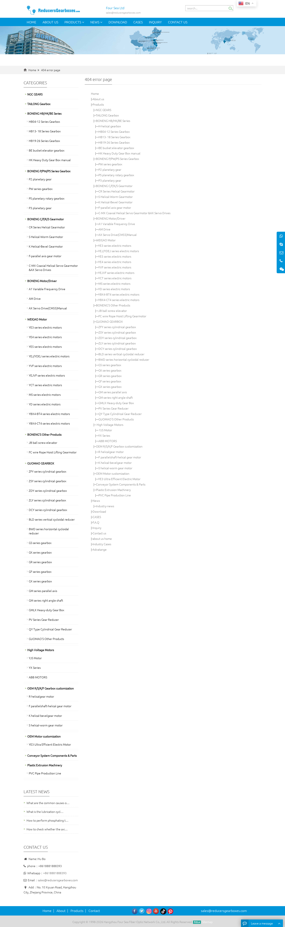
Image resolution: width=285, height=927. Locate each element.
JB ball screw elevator (112, 311)
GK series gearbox (109, 370)
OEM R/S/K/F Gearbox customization (119, 446)
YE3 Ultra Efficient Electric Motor (119, 479)
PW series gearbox (110, 164)
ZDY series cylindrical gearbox (117, 338)
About (61, 910)
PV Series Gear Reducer (113, 408)
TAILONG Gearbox (107, 115)
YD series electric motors (114, 289)
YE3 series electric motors (114, 245)
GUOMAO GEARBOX (109, 321)
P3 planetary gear (109, 180)
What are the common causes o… (47, 803)
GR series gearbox (110, 376)
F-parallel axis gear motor (114, 207)
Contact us (177, 22)
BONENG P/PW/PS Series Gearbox (117, 159)
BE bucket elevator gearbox (116, 148)
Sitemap (207, 922)
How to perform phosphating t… (47, 820)
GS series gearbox (109, 365)
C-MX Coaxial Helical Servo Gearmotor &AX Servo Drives (134, 213)
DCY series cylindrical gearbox (117, 349)
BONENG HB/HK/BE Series (113, 121)
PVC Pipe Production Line (114, 495)
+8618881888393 (55, 873)
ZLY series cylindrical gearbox (117, 343)
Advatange (100, 549)
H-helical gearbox (109, 126)
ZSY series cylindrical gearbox (117, 332)
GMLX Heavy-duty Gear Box (116, 403)
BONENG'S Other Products (113, 305)
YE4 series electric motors (114, 262)
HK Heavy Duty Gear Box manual (119, 153)
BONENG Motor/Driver (110, 218)
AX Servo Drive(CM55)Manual (117, 235)
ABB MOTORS (107, 441)
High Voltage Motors (109, 424)
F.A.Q (96, 522)
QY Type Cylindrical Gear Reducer (120, 414)
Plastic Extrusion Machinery (113, 490)
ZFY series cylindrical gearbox (117, 327)
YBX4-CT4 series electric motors (118, 300)
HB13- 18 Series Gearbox (114, 137)
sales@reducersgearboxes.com (58, 880)
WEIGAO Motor (106, 240)
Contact (94, 910)
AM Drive (104, 229)
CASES (138, 22)
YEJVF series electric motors (116, 273)
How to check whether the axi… (47, 829)
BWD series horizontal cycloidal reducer (123, 359)
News (95, 22)
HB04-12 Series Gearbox (114, 131)
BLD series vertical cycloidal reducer (121, 354)
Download (117, 22)
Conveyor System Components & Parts (120, 484)
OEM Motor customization (112, 473)
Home (31, 22)
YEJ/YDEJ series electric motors (118, 251)
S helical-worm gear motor (115, 468)
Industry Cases (102, 544)
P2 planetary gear (109, 169)
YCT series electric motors (114, 278)
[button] (83, 22)
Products (73, 22)
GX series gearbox (110, 386)
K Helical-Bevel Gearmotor (115, 202)
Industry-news (105, 506)
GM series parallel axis (112, 392)
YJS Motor (105, 430)
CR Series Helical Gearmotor (116, 191)
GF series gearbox (109, 381)
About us (50, 22)
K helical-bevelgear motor (115, 462)
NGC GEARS (103, 110)
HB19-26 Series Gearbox (114, 142)
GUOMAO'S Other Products (116, 419)
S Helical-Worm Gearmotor (115, 197)
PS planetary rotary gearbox (116, 175)
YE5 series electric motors (114, 256)
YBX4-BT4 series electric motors (118, 294)
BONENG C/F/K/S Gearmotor (114, 186)
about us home (102, 538)
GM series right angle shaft (115, 397)
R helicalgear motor (111, 452)
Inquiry (155, 22)
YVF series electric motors (114, 267)
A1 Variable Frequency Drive (116, 224)
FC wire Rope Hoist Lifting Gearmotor (122, 316)
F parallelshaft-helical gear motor (119, 457)
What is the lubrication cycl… (44, 811)
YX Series (104, 435)
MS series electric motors (114, 283)
